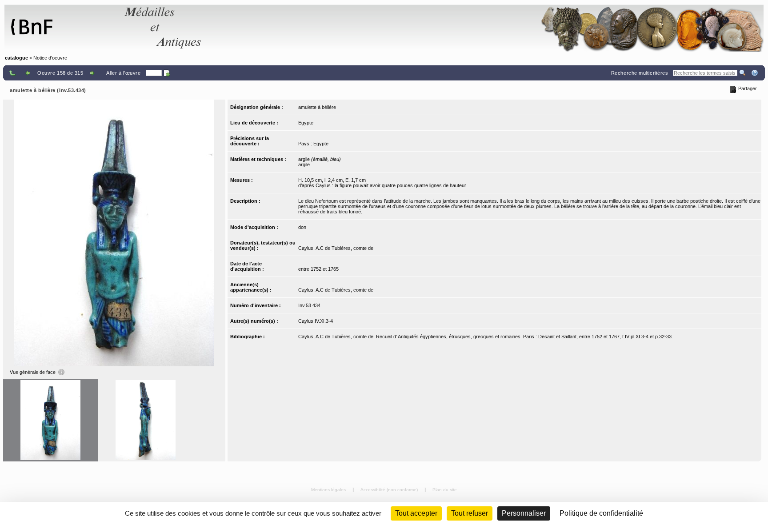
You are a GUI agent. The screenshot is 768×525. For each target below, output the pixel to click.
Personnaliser (524, 513)
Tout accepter (416, 513)
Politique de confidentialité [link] (601, 513)
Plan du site (444, 489)
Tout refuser (469, 513)
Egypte (305, 122)
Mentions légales (329, 489)
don (302, 227)
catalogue (16, 57)
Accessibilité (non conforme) (389, 489)
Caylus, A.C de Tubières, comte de (335, 248)
